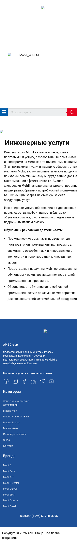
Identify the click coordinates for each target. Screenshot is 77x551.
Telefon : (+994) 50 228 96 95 (38, 516)
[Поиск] (72, 112)
